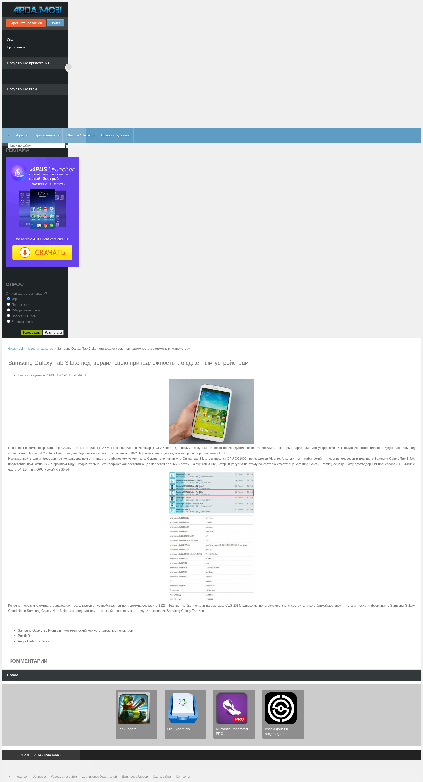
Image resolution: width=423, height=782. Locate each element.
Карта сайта (162, 776)
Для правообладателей (99, 776)
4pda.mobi (35, 10)
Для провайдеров (135, 776)
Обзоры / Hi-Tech (80, 135)
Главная (21, 776)
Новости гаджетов (115, 135)
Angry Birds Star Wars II (35, 641)
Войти (55, 23)
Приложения (16, 47)
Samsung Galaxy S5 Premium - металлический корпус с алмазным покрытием (75, 630)
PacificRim (25, 636)
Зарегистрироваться (25, 23)
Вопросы (39, 776)
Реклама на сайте (64, 776)
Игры (10, 39)
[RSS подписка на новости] (10, 344)
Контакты (183, 776)
